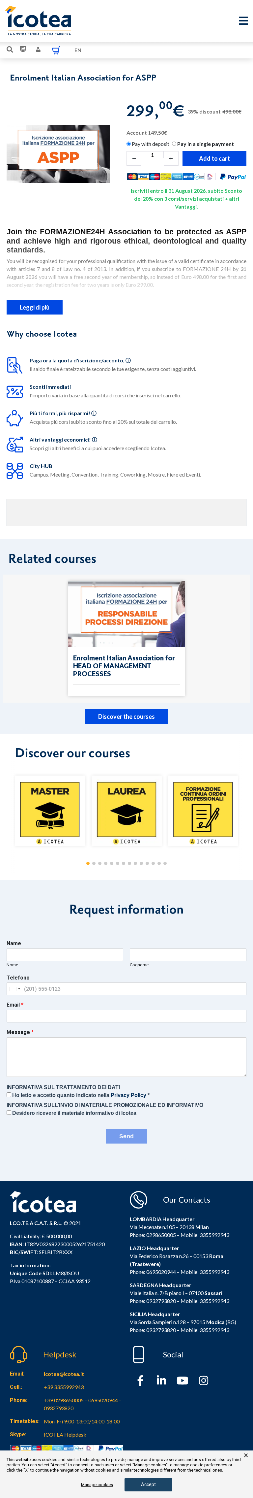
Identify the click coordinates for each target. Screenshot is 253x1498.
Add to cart (214, 158)
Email (15, 1005)
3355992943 (214, 1235)
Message (20, 1032)
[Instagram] (203, 1380)
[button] (88, 863)
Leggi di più (34, 307)
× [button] (246, 1455)
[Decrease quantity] (133, 158)
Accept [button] (148, 1484)
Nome (12, 964)
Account (146, 132)
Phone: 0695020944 (153, 1272)
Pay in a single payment (205, 144)
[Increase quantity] (171, 158)
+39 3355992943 (64, 1387)
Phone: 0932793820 (153, 1301)
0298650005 (161, 1235)
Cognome (139, 964)
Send (126, 1136)
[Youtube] (182, 1380)
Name (14, 943)
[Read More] (126, 638)
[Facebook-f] (140, 1380)
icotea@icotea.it (64, 1374)
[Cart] (56, 50)
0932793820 (161, 1330)
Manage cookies (97, 1484)
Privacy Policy (128, 1095)
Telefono (18, 978)
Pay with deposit (150, 144)
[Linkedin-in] (161, 1380)
